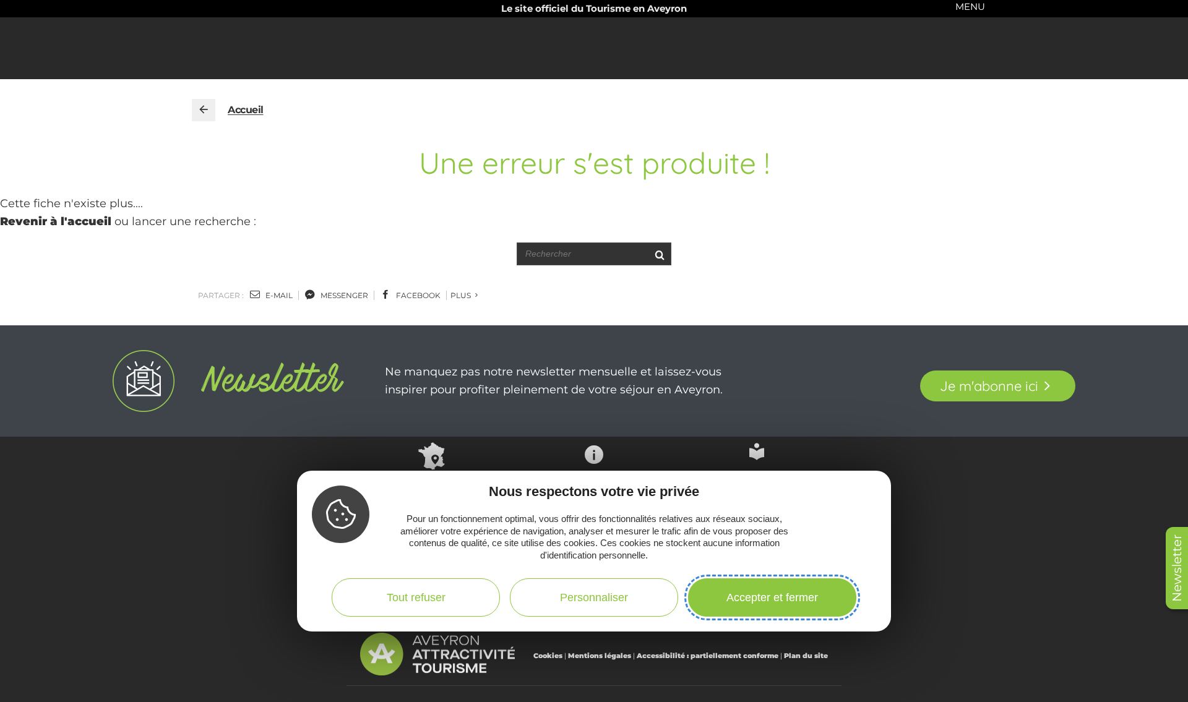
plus (461, 295)
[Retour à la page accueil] (203, 110)
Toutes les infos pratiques (594, 484)
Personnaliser (594, 597)
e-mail (278, 295)
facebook (417, 295)
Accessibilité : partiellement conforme (707, 655)
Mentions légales (599, 655)
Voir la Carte (431, 482)
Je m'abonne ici (989, 386)
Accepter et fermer (772, 597)
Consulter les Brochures (757, 479)
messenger (343, 295)
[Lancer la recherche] (659, 254)
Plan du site (806, 655)
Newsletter (1176, 568)
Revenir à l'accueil (55, 221)
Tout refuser (416, 597)
